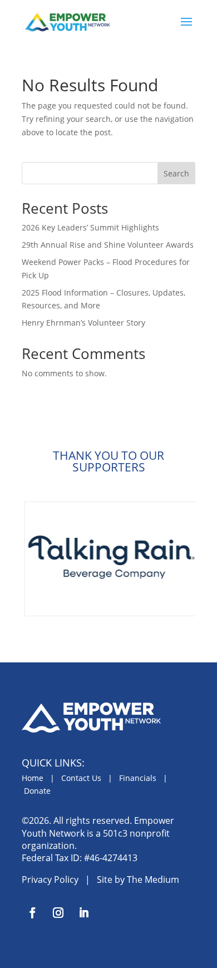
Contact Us (81, 778)
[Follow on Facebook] (32, 912)
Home (32, 778)
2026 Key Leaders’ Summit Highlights (90, 227)
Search (176, 173)
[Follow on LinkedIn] (83, 912)
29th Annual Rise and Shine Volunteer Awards (108, 244)
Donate (37, 790)
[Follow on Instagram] (57, 912)
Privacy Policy (50, 879)
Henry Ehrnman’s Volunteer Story (83, 322)
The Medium (153, 879)
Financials (137, 778)
